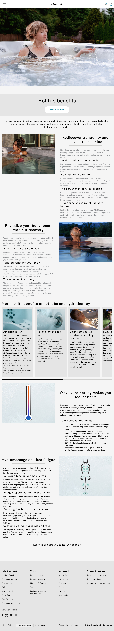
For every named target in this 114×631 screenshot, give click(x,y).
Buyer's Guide (8, 591)
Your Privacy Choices (24, 625)
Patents (62, 591)
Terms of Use (7, 583)
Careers (62, 587)
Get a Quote (7, 595)
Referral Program (37, 575)
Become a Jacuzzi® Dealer (98, 575)
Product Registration (39, 579)
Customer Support (10, 579)
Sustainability (65, 595)
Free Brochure (8, 599)
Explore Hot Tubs (57, 110)
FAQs (4, 587)
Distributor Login (94, 579)
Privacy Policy (7, 625)
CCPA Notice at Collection (45, 625)
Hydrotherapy (65, 579)
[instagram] (16, 615)
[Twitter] (11, 615)
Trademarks (63, 625)
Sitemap (74, 625)
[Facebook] (2, 615)
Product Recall (8, 575)
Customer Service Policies (13, 603)
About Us (63, 575)
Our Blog (62, 583)
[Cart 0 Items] (110, 4)
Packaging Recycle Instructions (38, 592)
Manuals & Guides (38, 583)
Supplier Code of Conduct (98, 583)
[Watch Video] (57, 51)
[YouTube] (6, 615)
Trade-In (34, 587)
